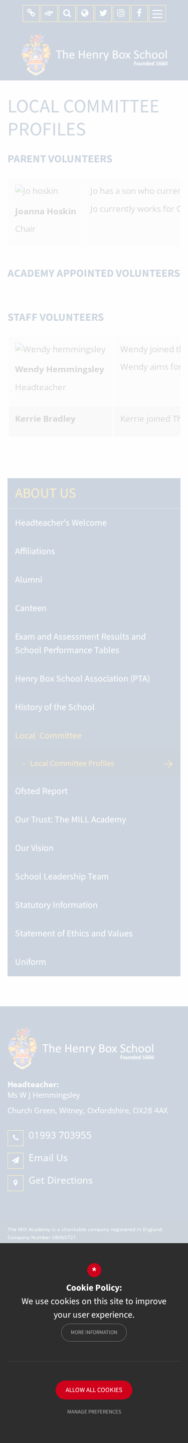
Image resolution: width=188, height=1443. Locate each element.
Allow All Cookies (94, 1390)
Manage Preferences (94, 1412)
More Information (94, 1332)
